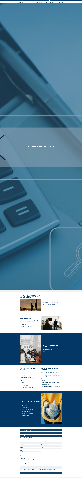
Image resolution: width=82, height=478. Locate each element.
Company (42, 447)
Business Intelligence (24, 458)
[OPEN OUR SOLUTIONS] (47, 2)
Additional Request (23, 465)
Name (21, 441)
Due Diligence (23, 454)
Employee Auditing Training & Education (27, 462)
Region (42, 444)
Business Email (43, 441)
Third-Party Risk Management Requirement (26, 453)
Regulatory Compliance (24, 457)
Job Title (21, 447)
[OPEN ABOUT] (54, 2)
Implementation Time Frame (24, 450)
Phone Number (22, 444)
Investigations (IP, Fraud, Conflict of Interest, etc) (28, 459)
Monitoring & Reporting (24, 463)
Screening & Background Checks (25, 455)
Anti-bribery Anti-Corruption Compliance (27, 460)
